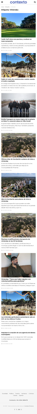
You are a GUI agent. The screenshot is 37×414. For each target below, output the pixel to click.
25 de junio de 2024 (7, 170)
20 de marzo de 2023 (7, 343)
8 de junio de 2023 (6, 328)
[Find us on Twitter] (16, 410)
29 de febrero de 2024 (7, 250)
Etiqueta (7, 7)
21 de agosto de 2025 (7, 130)
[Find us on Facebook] (14, 410)
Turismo (17, 393)
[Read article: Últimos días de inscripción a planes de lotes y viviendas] (18, 145)
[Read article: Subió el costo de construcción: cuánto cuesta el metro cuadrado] (18, 65)
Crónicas (31, 393)
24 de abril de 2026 (7, 90)
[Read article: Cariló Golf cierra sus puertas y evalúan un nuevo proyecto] (18, 25)
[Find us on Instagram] (21, 410)
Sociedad (5, 393)
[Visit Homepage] (18, 2)
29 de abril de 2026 (7, 50)
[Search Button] (35, 2)
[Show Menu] (2, 2)
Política (11, 393)
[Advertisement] (18, 365)
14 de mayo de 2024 (7, 210)
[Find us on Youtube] (19, 410)
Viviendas (13, 7)
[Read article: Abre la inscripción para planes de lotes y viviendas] (18, 185)
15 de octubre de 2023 (7, 288)
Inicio (2, 7)
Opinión (21, 395)
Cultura (15, 395)
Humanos (24, 393)
